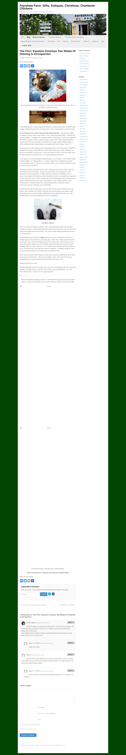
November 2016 (83, 108)
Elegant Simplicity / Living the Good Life (32, 41)
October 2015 (83, 121)
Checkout (65, 41)
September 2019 (83, 82)
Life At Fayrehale (84, 63)
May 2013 (82, 172)
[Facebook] (53, 594)
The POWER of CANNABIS (67, 605)
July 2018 (82, 90)
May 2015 (82, 126)
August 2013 (83, 165)
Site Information (75, 41)
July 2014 (82, 144)
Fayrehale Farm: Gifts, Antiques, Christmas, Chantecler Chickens (57, 6)
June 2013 (82, 170)
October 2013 (83, 159)
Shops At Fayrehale (84, 69)
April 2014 (82, 149)
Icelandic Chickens (84, 61)
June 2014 (82, 147)
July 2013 (82, 167)
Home (22, 37)
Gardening (82, 58)
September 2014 (83, 139)
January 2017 (83, 103)
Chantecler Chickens (55, 37)
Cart (59, 41)
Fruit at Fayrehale (84, 56)
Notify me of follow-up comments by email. (31, 724)
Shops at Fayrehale (39, 37)
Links (102, 41)
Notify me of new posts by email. (29, 729)
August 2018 (83, 87)
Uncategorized (83, 71)
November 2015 (83, 118)
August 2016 (83, 113)
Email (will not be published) (46, 713)
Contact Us (95, 41)
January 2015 (83, 134)
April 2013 (82, 175)
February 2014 (83, 152)
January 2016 (83, 116)
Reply (70, 622)
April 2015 (82, 128)
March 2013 (82, 178)
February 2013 (83, 180)
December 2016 (83, 105)
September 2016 (83, 110)
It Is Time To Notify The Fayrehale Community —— (35, 605)
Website (39, 719)
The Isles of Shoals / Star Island (74, 37)
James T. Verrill (25, 57)
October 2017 (83, 92)
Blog (28, 37)
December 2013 (83, 157)
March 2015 (82, 131)
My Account (51, 41)
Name (41, 707)
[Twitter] (49, 594)
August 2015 (83, 123)
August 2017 (83, 95)
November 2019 (83, 79)
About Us (86, 41)
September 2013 (83, 162)
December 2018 (83, 85)
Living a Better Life (84, 66)
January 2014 (83, 154)
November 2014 (83, 136)
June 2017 (82, 97)
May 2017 (82, 100)
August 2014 (83, 141)
